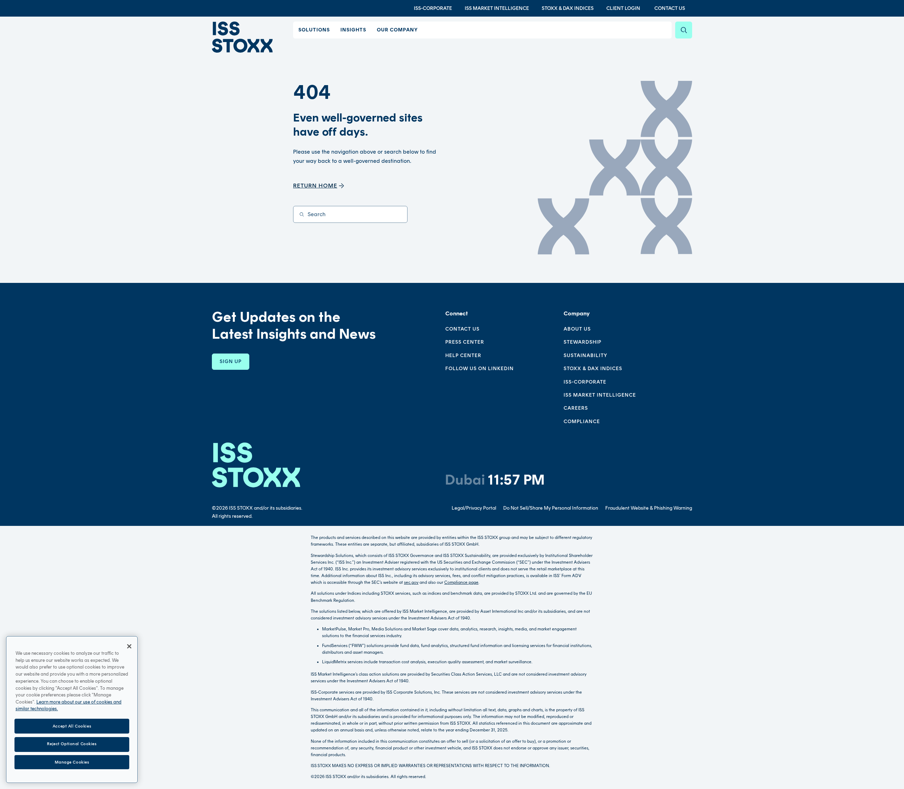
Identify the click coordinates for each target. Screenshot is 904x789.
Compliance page (461, 582)
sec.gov (411, 582)
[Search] (683, 30)
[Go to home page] (242, 37)
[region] (72, 709)
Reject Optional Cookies (71, 744)
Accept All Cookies (72, 725)
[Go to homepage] (256, 465)
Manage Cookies (72, 761)
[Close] (129, 646)
